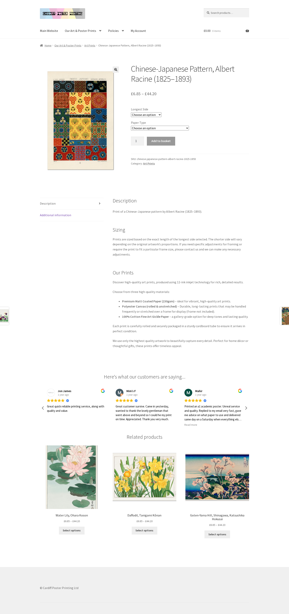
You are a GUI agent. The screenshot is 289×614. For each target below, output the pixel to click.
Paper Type (138, 123)
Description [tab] (48, 203)
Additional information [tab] (55, 215)
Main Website (49, 31)
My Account (138, 31)
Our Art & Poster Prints (80, 31)
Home (48, 45)
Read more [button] (190, 425)
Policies (113, 31)
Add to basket (161, 141)
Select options (72, 530)
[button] (116, 69)
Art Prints (89, 45)
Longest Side (139, 109)
